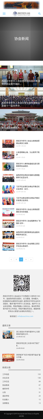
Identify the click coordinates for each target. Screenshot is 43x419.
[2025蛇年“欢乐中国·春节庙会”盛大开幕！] (8, 358)
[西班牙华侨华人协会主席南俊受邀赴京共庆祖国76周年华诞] (8, 212)
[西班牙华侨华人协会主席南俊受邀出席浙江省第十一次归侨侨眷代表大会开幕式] (8, 144)
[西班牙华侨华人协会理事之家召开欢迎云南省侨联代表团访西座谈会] (8, 246)
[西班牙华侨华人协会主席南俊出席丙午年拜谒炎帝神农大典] (21, 120)
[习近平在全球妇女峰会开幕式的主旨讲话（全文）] (8, 189)
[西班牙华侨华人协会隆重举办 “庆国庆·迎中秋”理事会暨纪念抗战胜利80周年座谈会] (8, 224)
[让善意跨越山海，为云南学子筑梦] (8, 155)
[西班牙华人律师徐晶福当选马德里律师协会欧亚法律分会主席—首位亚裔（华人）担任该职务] (8, 166)
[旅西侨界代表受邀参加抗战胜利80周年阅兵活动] (8, 235)
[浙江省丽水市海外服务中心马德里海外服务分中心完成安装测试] (8, 334)
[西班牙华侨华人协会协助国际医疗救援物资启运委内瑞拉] (21, 76)
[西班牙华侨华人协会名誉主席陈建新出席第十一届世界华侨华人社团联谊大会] (21, 98)
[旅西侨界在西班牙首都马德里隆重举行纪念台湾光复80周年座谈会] (8, 178)
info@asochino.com (25, 316)
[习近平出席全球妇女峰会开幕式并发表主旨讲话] (8, 201)
